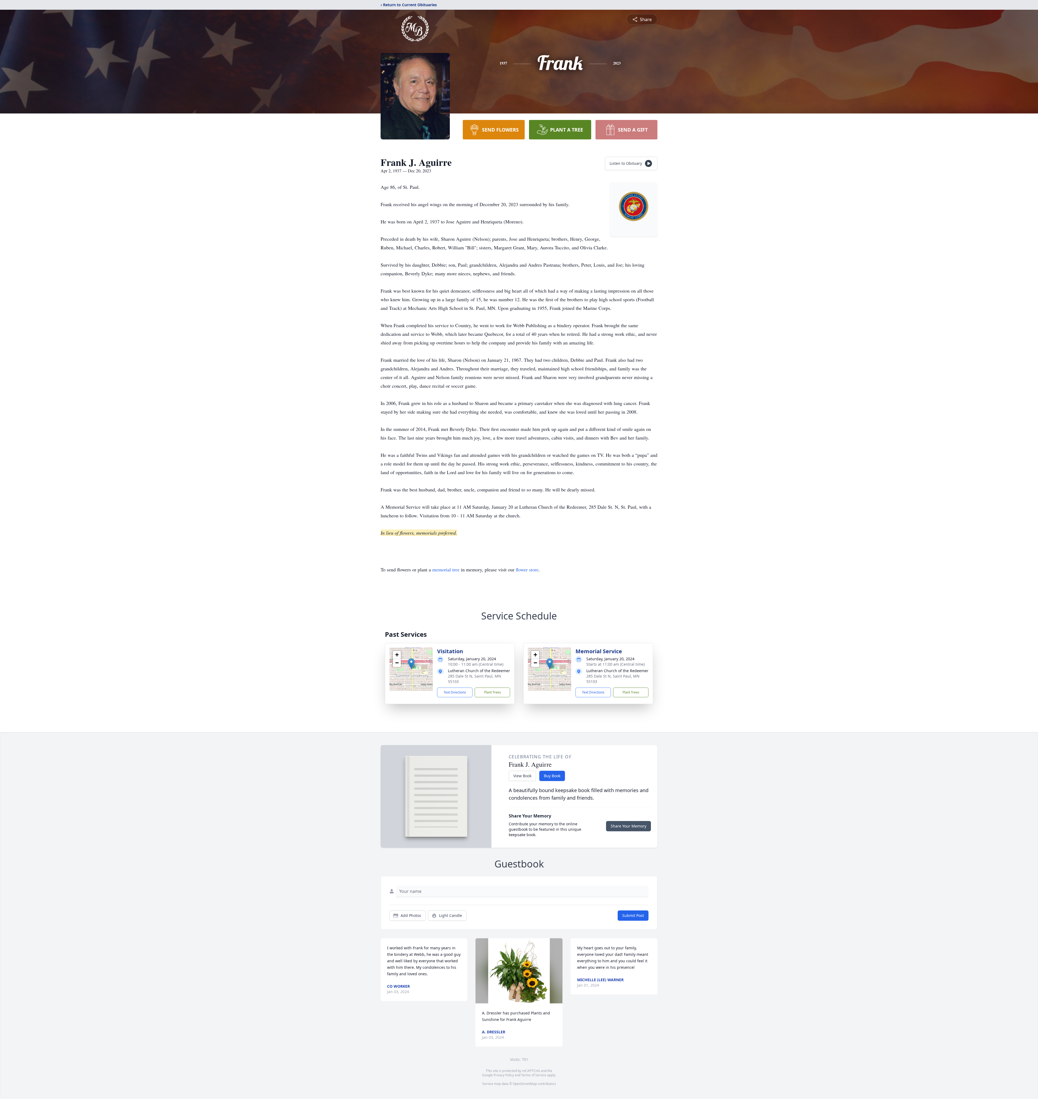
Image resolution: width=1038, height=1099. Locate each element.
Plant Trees (492, 692)
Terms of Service (533, 1075)
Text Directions (455, 692)
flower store (527, 569)
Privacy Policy (504, 1075)
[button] (411, 663)
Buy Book (552, 775)
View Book (522, 775)
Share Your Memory (628, 826)
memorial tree (446, 569)
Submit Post (633, 915)
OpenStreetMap (525, 1083)
